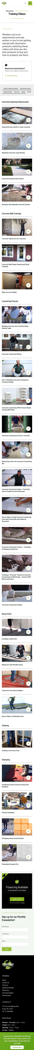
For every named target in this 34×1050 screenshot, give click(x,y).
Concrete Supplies (8, 993)
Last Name (5, 934)
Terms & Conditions (17, 903)
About (4, 980)
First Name (5, 926)
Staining (23, 91)
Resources (5, 990)
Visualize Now (17, 1047)
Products (5, 985)
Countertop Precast (7, 91)
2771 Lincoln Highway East (10, 1006)
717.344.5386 (9, 1011)
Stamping (29, 91)
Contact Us (5, 982)
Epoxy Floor (16, 91)
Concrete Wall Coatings (25, 88)
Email (3, 941)
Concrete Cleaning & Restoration (10, 88)
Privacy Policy (6, 995)
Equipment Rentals (8, 988)
